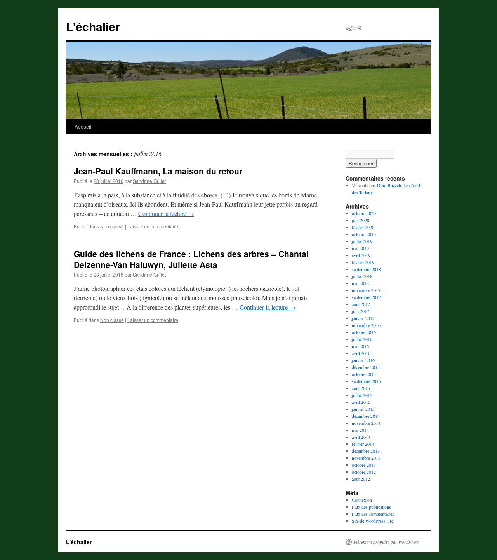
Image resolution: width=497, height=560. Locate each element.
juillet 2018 (362, 276)
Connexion (362, 500)
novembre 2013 (366, 458)
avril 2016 (361, 353)
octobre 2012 (364, 472)
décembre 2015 (366, 367)
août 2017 (361, 304)
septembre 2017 (366, 297)
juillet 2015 (362, 395)
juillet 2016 (362, 339)
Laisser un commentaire (152, 226)
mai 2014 (360, 430)
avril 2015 (361, 402)
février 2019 (363, 262)
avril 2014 (361, 437)
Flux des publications (371, 507)
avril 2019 (361, 255)
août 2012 (361, 479)
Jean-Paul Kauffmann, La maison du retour (158, 171)
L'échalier (93, 26)
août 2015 (361, 388)
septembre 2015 (366, 381)
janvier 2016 (363, 360)
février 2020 (363, 227)
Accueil (83, 126)
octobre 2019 (364, 234)
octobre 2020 (364, 213)
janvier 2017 (363, 318)
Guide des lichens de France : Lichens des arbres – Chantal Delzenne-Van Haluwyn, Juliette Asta (191, 259)
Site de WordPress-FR (372, 521)
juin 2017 (360, 311)
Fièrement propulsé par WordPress (386, 542)
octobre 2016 (364, 332)
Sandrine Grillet (149, 180)
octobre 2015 (364, 374)
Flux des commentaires (373, 514)
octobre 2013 (364, 465)
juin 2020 (360, 220)
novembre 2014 (366, 423)
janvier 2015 (363, 409)
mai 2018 (360, 283)
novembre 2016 (366, 325)
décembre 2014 (366, 416)
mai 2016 (360, 346)
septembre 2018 (366, 269)
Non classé (112, 226)
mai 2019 (360, 248)
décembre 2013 (366, 451)
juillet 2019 (362, 241)
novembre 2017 (366, 290)
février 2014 (363, 444)
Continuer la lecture (166, 213)
